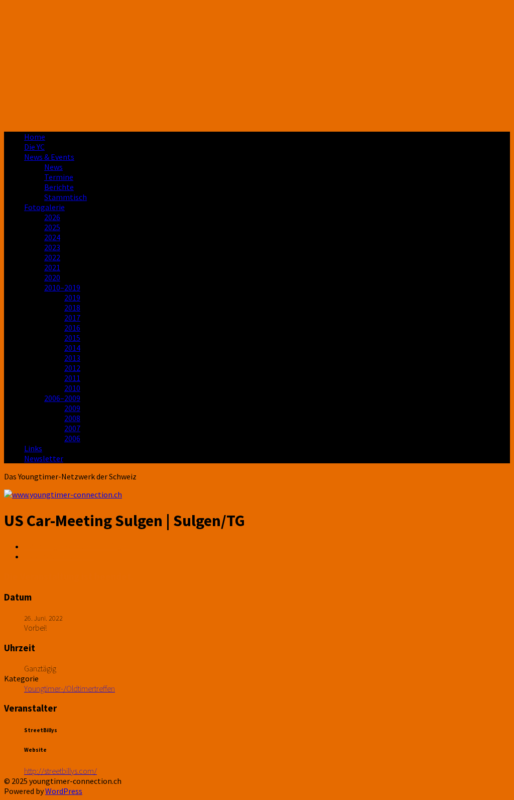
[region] (257, 64)
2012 (72, 368)
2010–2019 (62, 287)
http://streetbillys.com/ (60, 771)
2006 (72, 438)
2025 (52, 227)
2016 (72, 328)
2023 (52, 247)
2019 (72, 297)
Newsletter (43, 458)
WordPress (63, 791)
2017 (72, 318)
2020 (52, 277)
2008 (72, 418)
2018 (72, 308)
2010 (72, 388)
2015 (72, 338)
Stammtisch (65, 197)
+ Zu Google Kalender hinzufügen (77, 546)
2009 (72, 408)
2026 (52, 217)
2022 (52, 257)
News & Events (49, 157)
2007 (72, 428)
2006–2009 (62, 398)
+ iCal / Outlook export (59, 556)
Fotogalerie (44, 207)
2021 (52, 267)
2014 (72, 348)
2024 (52, 237)
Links (33, 448)
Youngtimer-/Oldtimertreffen (69, 688)
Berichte (59, 187)
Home (34, 137)
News (53, 167)
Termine (58, 177)
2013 (72, 358)
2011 (72, 378)
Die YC (34, 147)
